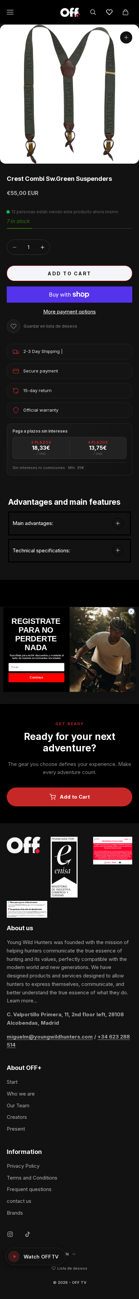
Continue (36, 677)
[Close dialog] (131, 611)
